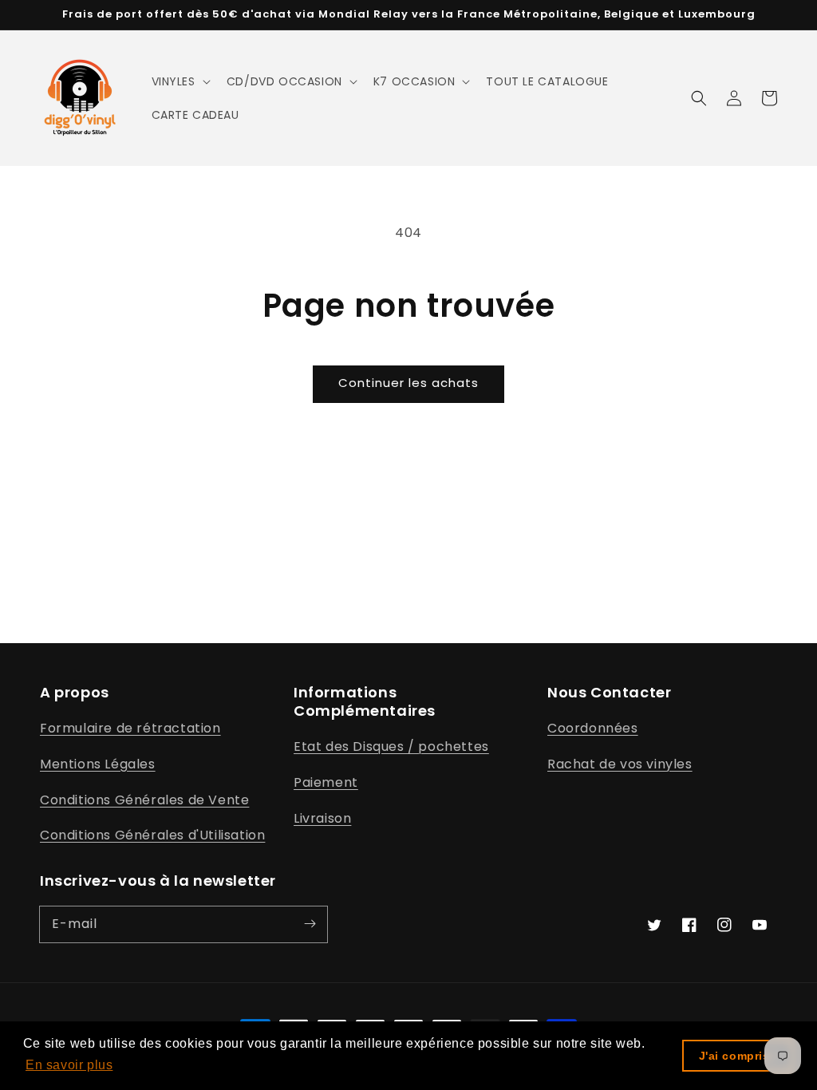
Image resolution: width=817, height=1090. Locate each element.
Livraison (322, 818)
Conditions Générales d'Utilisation (152, 835)
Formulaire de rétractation (130, 728)
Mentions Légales (98, 764)
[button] (179, 81)
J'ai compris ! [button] (738, 1055)
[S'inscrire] (309, 924)
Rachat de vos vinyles (620, 764)
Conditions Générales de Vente (144, 800)
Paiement (326, 782)
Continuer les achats (408, 382)
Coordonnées (592, 728)
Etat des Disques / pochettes (391, 746)
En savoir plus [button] (69, 1065)
